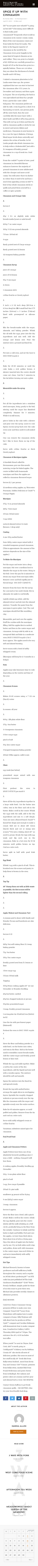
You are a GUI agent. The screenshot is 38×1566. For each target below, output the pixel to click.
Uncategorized (21, 19)
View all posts (18, 1431)
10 (27, 1541)
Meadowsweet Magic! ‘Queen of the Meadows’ (19, 1509)
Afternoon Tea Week (19, 1490)
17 (27, 1545)
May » (30, 1559)
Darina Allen (9, 19)
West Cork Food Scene (19, 1473)
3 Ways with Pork (19, 1456)
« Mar (7, 1559)
